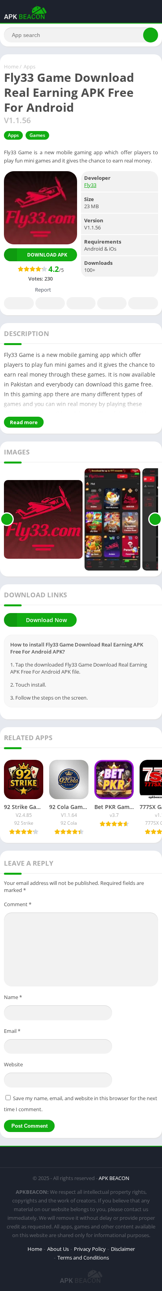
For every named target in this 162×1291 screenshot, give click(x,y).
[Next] (155, 519)
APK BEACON (114, 1178)
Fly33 (90, 184)
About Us (58, 1248)
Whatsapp (143, 303)
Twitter (49, 303)
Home (11, 66)
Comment (17, 904)
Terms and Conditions (83, 1257)
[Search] (150, 35)
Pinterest (81, 303)
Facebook (19, 303)
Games (37, 135)
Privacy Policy (90, 1248)
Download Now (46, 620)
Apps (29, 66)
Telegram (111, 303)
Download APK (47, 254)
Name (13, 997)
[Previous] (7, 519)
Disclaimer (123, 1248)
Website (13, 1064)
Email (12, 1030)
